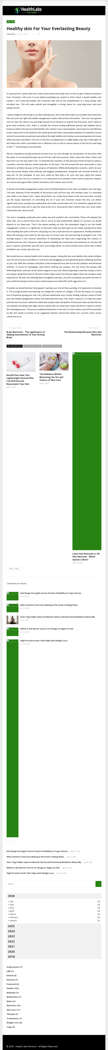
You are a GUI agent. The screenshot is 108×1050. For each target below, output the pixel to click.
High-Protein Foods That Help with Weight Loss (44, 640)
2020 (11, 951)
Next (17, 569)
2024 (11, 931)
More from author (32, 346)
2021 (11, 946)
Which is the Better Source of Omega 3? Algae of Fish (46, 628)
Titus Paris (11, 34)
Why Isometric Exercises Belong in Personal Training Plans (49, 605)
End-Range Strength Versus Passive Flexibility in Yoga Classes (50, 593)
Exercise (11, 979)
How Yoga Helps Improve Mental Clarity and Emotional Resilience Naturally (57, 616)
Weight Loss (13, 1022)
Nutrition (11, 1005)
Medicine (11, 992)
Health (10, 988)
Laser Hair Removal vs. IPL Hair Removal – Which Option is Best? (86, 556)
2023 (11, 936)
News (9, 1001)
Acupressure (13, 967)
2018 (11, 956)
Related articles (15, 346)
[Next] (13, 841)
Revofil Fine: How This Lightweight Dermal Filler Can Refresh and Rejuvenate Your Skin (20, 379)
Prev (11, 569)
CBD (9, 971)
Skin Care (10, 21)
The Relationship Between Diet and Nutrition (82, 333)
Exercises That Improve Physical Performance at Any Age (39, 3)
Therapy (11, 1014)
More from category (52, 346)
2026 (11, 896)
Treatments (13, 1018)
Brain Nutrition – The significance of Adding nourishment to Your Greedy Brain (26, 335)
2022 (11, 941)
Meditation (12, 997)
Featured (11, 984)
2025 (11, 926)
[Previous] (9, 841)
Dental (10, 975)
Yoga (9, 1027)
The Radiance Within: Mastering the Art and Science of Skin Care (51, 377)
